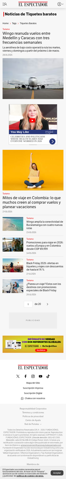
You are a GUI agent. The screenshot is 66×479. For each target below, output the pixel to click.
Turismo (6, 29)
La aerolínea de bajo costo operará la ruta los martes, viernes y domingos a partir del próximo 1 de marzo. (32, 49)
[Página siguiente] (47, 305)
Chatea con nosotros (35, 398)
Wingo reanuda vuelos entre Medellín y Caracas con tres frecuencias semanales (26, 38)
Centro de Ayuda (33, 420)
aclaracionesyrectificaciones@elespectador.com (41, 445)
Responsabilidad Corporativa (33, 409)
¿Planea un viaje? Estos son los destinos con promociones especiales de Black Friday (43, 287)
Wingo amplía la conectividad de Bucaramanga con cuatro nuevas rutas (44, 225)
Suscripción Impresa (33, 388)
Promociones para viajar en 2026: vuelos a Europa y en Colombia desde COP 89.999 (44, 246)
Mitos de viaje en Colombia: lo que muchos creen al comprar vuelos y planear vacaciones (32, 202)
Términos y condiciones (33, 412)
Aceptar (57, 473)
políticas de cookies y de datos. (30, 476)
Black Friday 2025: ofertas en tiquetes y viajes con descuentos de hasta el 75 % (44, 266)
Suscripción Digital (33, 393)
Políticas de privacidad (33, 416)
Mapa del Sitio (33, 383)
